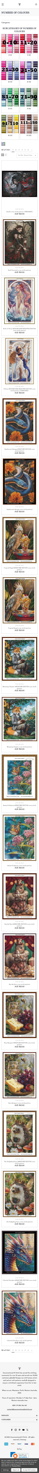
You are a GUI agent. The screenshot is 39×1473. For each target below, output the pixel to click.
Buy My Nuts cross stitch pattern (19, 984)
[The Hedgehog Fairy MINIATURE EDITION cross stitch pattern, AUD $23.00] (19, 1134)
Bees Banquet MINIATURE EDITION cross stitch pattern (19, 1043)
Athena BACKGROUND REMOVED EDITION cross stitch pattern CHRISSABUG (19, 389)
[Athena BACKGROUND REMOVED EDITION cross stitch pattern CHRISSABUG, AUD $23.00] (19, 361)
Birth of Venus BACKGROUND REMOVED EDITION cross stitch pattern (19, 329)
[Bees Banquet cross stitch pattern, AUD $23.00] (19, 1075)
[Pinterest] (20, 1430)
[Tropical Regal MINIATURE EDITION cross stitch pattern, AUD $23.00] (19, 540)
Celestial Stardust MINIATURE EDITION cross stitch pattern (19, 1281)
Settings (6, 1470)
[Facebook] (12, 1430)
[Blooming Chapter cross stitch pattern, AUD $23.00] (19, 719)
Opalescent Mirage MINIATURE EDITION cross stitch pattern (19, 450)
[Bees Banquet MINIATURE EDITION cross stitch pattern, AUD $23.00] (19, 1015)
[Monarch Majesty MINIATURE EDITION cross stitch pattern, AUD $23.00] (19, 778)
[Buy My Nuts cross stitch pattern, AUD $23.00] (19, 956)
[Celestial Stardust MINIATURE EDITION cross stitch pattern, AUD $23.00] (19, 1252)
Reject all (16, 1470)
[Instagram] (16, 1430)
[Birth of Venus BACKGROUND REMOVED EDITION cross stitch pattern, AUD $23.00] (19, 301)
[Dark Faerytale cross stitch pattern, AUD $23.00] (19, 242)
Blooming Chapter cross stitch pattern (19, 747)
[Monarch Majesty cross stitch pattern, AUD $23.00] (19, 838)
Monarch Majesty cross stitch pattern (19, 865)
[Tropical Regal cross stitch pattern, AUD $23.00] (19, 600)
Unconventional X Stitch (18, 1437)
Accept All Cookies (29, 1470)
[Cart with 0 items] (36, 4)
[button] (19, 22)
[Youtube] (23, 1430)
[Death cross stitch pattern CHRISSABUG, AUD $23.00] (19, 184)
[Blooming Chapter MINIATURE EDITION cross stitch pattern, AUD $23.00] (19, 659)
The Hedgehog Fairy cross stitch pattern (19, 1222)
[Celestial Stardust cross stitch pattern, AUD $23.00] (19, 1313)
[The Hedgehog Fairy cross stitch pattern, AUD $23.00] (19, 1194)
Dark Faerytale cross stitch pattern (19, 270)
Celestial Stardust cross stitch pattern (19, 1340)
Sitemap (23, 1440)
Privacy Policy (16, 1466)
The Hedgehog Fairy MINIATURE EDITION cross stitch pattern (19, 1162)
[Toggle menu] (2, 4)
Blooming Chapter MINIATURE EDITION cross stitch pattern (19, 687)
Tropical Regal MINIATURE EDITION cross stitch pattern (19, 568)
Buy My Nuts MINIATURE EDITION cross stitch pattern (19, 925)
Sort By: (20, 155)
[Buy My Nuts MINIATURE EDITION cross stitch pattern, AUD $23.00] (19, 896)
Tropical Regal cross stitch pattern (19, 628)
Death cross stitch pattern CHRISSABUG (19, 212)
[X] (27, 1430)
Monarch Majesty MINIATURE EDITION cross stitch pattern (19, 806)
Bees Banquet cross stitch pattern (19, 1103)
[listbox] (30, 155)
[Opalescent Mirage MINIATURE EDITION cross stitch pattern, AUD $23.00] (19, 421)
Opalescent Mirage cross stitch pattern (19, 509)
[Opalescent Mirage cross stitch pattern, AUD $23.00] (19, 482)
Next (31, 150)
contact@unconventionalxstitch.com (19, 1409)
